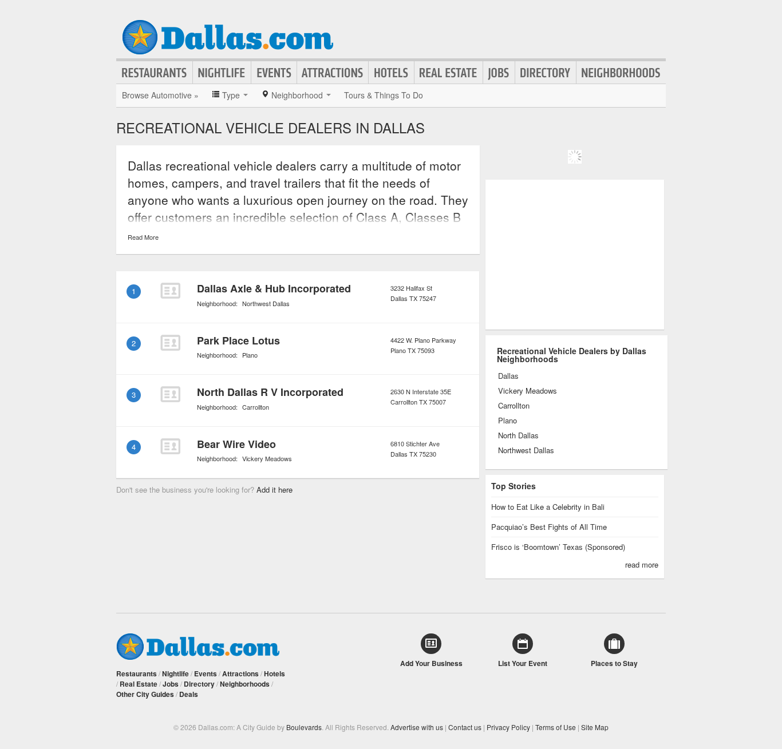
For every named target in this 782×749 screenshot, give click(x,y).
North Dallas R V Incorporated (270, 392)
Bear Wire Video (236, 444)
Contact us (464, 727)
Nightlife (222, 72)
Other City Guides (145, 694)
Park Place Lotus (238, 340)
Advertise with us (416, 727)
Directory (545, 72)
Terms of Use (555, 727)
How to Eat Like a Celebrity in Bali (548, 506)
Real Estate (448, 72)
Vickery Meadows (267, 458)
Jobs (499, 72)
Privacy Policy (508, 727)
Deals (188, 694)
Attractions (332, 72)
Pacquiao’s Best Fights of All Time (549, 526)
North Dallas (518, 435)
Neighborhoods (621, 72)
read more (641, 564)
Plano (250, 354)
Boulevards (304, 727)
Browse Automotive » (160, 95)
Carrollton (255, 406)
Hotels (391, 72)
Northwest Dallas (266, 303)
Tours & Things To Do (383, 95)
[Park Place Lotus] (170, 343)
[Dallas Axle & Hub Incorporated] (170, 291)
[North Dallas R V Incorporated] (170, 394)
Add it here (274, 489)
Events (274, 72)
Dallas (508, 376)
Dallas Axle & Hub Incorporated (274, 288)
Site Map (595, 727)
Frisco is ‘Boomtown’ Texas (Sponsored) (558, 546)
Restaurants (154, 72)
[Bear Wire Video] (170, 446)
